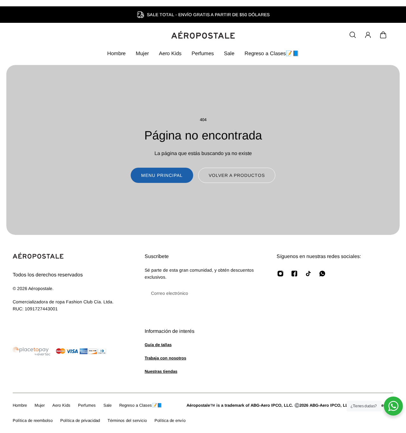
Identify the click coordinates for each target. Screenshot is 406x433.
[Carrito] (383, 35)
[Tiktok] (308, 274)
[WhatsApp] (322, 274)
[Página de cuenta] (368, 35)
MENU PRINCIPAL (162, 175)
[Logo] (203, 35)
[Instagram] (280, 274)
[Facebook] (294, 274)
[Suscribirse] (252, 293)
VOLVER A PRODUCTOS (237, 175)
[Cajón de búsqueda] (352, 35)
